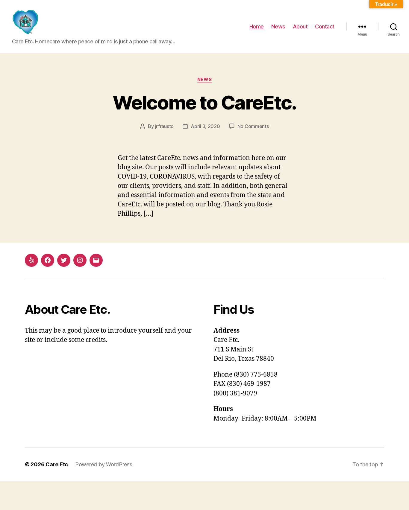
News (278, 26)
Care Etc (57, 464)
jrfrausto (164, 126)
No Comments (253, 126)
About (300, 26)
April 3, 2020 (205, 126)
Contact (324, 26)
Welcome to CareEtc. (204, 102)
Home (256, 26)
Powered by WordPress (103, 464)
